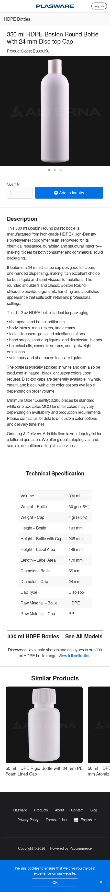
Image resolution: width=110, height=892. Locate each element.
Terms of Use (56, 819)
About (59, 809)
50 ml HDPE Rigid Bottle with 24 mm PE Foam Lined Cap (44, 771)
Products (41, 809)
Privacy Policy (28, 819)
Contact (77, 809)
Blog (93, 809)
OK (55, 882)
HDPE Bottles (17, 19)
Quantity (13, 184)
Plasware (20, 809)
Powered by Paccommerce (71, 848)
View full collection (74, 655)
